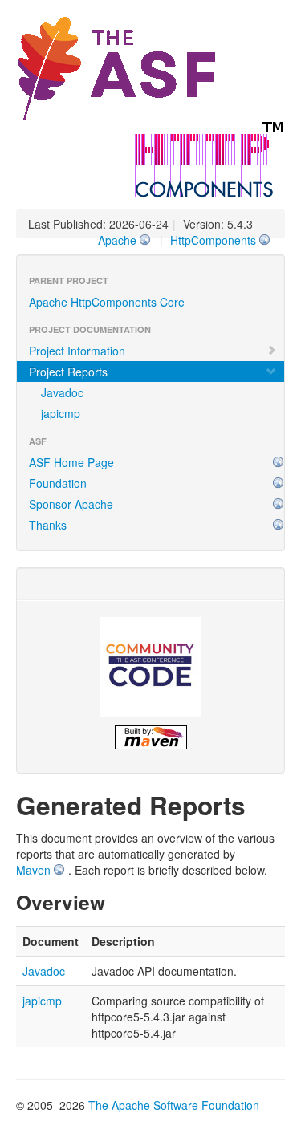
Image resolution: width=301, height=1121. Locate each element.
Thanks (48, 525)
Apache (117, 240)
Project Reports (68, 372)
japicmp (60, 413)
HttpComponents (213, 240)
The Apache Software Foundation (173, 1105)
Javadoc (62, 392)
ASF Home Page (71, 462)
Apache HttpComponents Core (107, 302)
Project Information (77, 351)
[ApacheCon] (150, 667)
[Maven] (150, 737)
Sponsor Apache (71, 504)
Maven (33, 870)
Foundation (58, 483)
